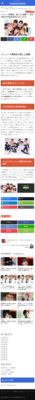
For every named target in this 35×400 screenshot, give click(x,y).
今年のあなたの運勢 (7, 372)
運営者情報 (15, 391)
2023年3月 (4, 355)
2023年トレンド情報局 (8, 368)
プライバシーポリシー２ (6, 391)
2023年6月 (4, 348)
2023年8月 (4, 344)
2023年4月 (4, 353)
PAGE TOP (32, 386)
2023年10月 (4, 340)
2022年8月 (4, 357)
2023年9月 (4, 342)
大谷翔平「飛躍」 (6, 374)
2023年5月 (4, 351)
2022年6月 (4, 359)
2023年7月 (4, 346)
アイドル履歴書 (6, 216)
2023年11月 (4, 338)
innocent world (17, 3)
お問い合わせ (22, 391)
